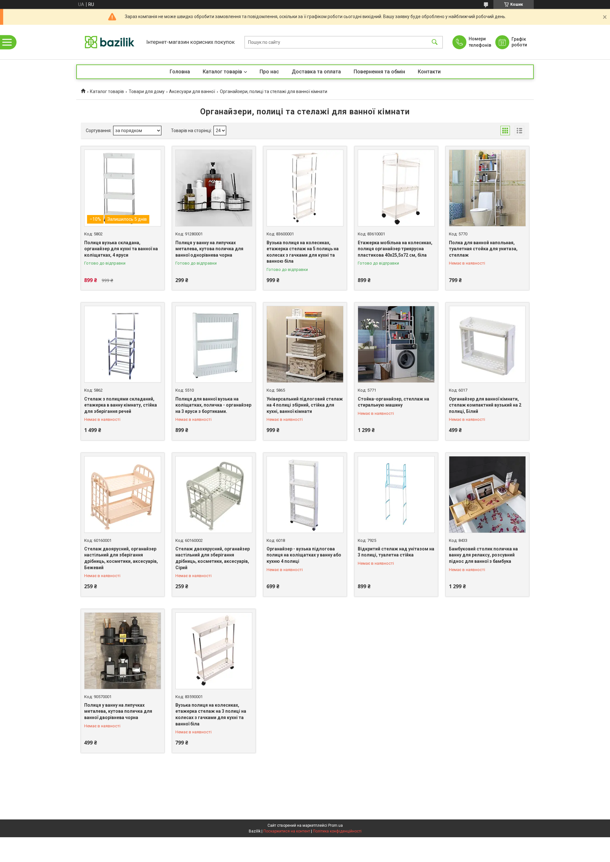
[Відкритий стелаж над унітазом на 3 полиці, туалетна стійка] (396, 494)
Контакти (429, 72)
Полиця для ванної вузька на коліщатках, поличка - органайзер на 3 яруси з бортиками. (213, 405)
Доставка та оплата (316, 72)
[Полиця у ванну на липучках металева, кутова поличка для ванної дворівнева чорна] (122, 650)
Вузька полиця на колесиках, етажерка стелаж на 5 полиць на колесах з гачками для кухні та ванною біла (303, 252)
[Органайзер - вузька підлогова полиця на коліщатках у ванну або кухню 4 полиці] (305, 494)
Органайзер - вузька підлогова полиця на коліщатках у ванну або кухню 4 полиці (304, 555)
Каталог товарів (222, 72)
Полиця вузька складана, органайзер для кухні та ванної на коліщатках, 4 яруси (121, 249)
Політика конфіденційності (337, 831)
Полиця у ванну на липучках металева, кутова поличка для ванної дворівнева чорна (118, 711)
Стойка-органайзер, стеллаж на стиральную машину (393, 402)
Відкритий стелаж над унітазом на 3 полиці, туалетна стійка (396, 552)
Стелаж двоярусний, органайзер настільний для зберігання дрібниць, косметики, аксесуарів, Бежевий (121, 558)
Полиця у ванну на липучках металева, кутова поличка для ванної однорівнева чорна (209, 249)
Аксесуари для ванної (192, 91)
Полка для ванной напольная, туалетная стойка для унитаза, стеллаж (483, 249)
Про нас (269, 72)
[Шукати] (434, 42)
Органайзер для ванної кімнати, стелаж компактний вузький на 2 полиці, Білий (485, 405)
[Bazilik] (109, 42)
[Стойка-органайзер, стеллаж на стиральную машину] (396, 344)
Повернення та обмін (379, 72)
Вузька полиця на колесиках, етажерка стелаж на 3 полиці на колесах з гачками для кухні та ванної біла (210, 714)
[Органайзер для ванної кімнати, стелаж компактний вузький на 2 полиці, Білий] (487, 344)
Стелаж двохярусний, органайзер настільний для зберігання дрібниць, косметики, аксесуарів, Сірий (212, 558)
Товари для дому (147, 91)
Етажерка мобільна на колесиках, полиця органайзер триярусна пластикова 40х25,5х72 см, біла (395, 249)
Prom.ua (335, 825)
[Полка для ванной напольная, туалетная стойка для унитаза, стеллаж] (487, 188)
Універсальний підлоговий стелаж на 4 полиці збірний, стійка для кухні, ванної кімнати (305, 405)
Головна (180, 72)
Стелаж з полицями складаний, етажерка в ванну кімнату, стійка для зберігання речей (120, 405)
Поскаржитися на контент (286, 831)
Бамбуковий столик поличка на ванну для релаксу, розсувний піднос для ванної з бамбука (483, 555)
